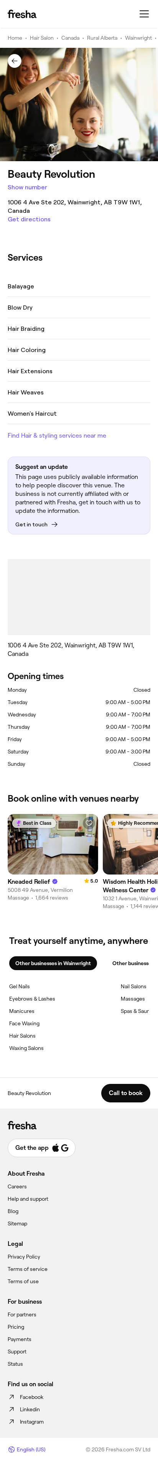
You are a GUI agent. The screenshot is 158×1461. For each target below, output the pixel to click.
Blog (13, 1211)
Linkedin (30, 1409)
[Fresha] (22, 14)
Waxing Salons (26, 1048)
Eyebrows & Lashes (32, 999)
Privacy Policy (24, 1257)
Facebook (31, 1397)
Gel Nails (19, 986)
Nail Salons (133, 986)
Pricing (16, 1327)
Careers (17, 1186)
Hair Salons (22, 1036)
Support (17, 1351)
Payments (19, 1339)
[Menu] (144, 14)
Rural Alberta (102, 38)
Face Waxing (24, 1023)
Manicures (22, 1011)
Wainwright (138, 38)
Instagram (32, 1422)
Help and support (28, 1199)
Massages (133, 999)
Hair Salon (42, 38)
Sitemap (17, 1223)
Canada (70, 38)
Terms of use (23, 1281)
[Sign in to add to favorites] (89, 823)
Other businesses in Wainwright (53, 963)
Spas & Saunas (138, 1011)
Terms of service (28, 1269)
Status (15, 1364)
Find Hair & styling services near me (57, 435)
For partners (22, 1314)
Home (15, 38)
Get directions (29, 219)
